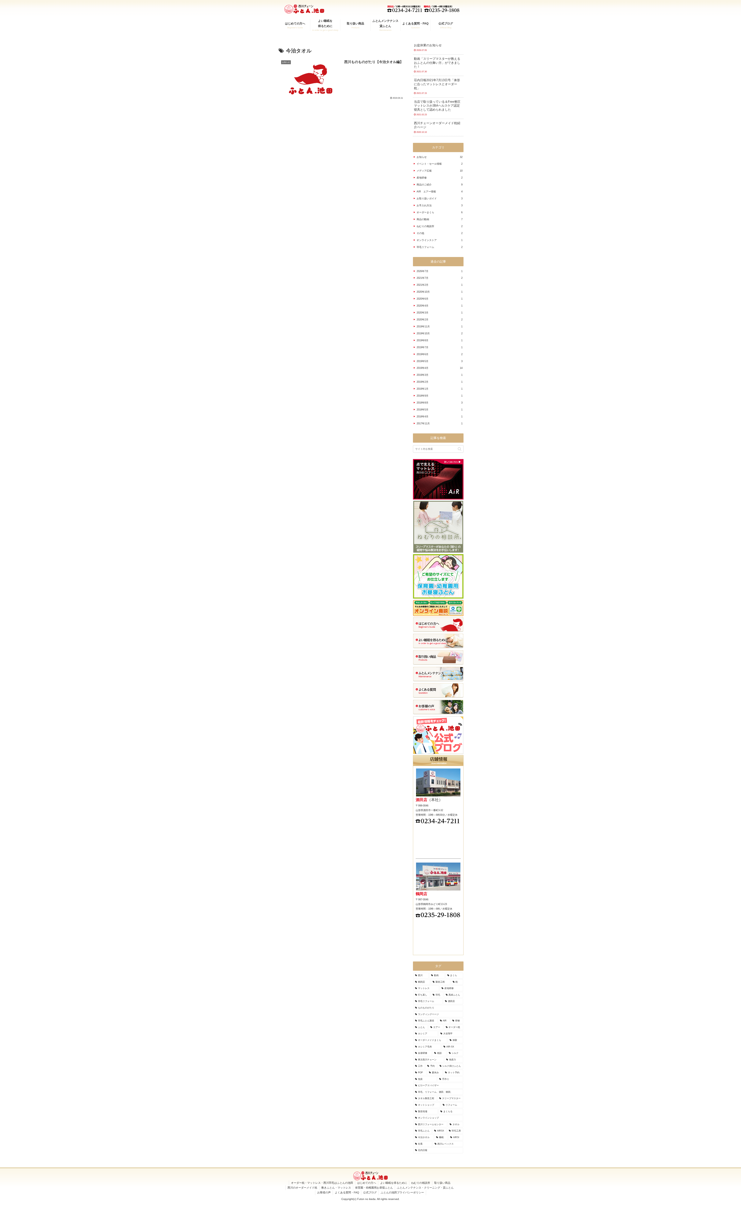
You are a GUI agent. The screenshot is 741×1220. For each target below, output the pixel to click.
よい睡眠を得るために (393, 1182)
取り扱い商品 (442, 1182)
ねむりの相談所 (420, 1182)
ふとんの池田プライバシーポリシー (402, 1192)
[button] (459, 449)
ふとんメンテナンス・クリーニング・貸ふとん (425, 1187)
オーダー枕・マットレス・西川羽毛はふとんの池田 (322, 1182)
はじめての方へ (366, 1182)
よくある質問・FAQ (347, 1192)
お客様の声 (324, 1192)
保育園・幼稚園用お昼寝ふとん (374, 1187)
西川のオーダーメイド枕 (302, 1187)
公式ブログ (370, 1192)
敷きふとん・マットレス (336, 1187)
